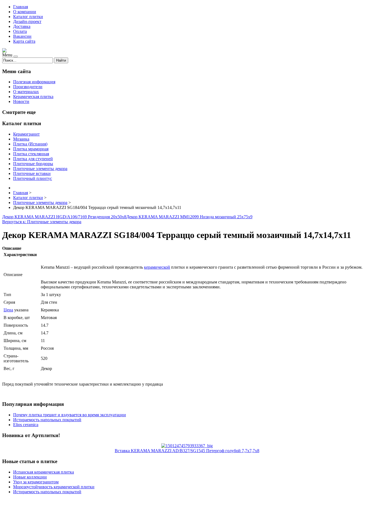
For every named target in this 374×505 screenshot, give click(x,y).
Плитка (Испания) (30, 144)
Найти (61, 60)
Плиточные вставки (32, 173)
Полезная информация (34, 81)
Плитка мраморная (30, 149)
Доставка (21, 26)
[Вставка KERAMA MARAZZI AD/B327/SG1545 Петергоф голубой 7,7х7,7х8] (187, 445)
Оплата (20, 31)
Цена (8, 310)
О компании (24, 11)
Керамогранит (26, 134)
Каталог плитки (28, 16)
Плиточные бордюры (33, 163)
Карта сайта (24, 41)
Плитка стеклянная (31, 153)
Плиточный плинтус (32, 178)
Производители (27, 86)
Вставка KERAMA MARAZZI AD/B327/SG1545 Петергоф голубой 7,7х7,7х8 (187, 450)
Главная (20, 6)
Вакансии (22, 36)
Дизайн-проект (27, 21)
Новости (21, 101)
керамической (157, 267)
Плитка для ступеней (33, 158)
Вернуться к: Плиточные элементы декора (41, 221)
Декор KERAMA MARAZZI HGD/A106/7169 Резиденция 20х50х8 (64, 216)
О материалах (26, 91)
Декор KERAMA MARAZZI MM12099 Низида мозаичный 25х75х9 (189, 216)
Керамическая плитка (33, 96)
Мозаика (21, 139)
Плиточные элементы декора (40, 168)
